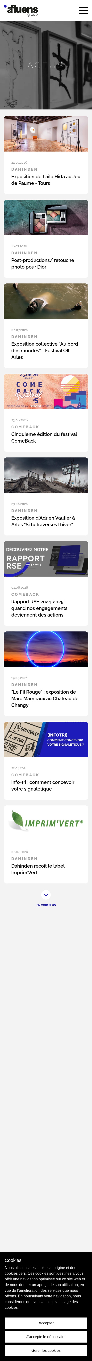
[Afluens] (21, 10)
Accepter (46, 1323)
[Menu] (83, 10)
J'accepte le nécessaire (46, 1337)
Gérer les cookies (46, 1350)
